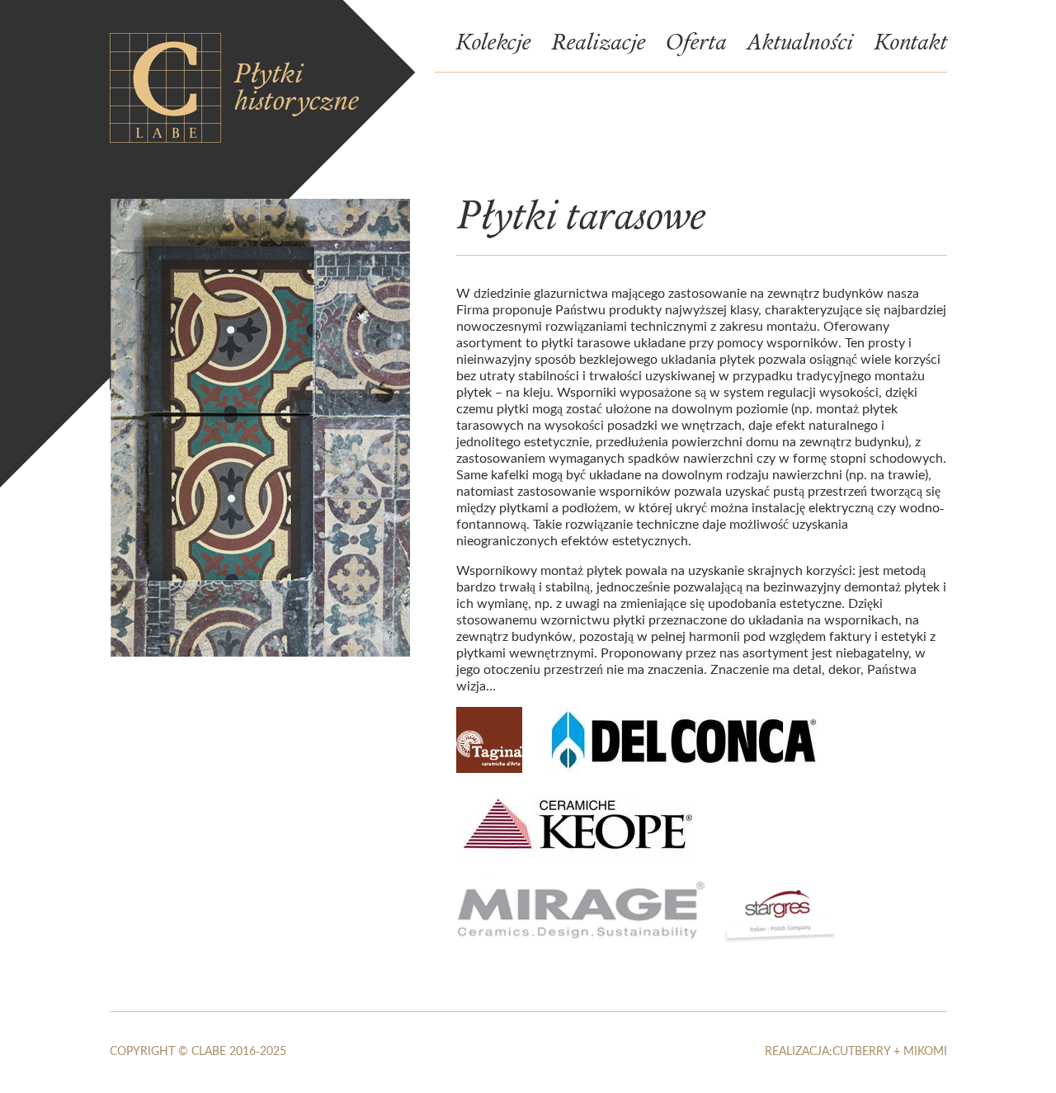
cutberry (861, 1051)
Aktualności (800, 44)
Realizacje (598, 44)
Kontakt (910, 44)
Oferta (696, 44)
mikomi (925, 1051)
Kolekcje (492, 44)
